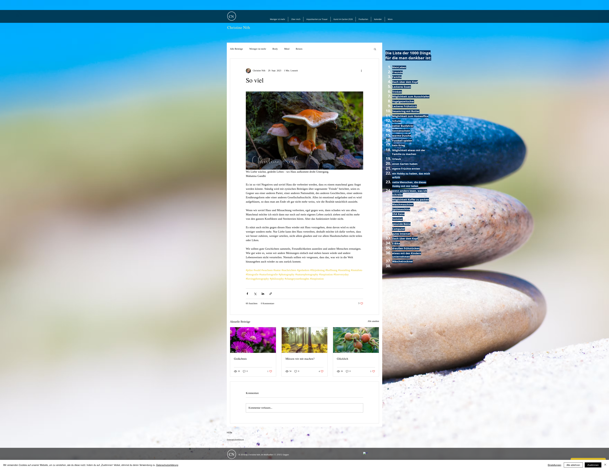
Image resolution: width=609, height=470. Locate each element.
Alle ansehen (373, 321)
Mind (286, 49)
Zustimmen (593, 465)
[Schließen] (605, 464)
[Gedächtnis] (253, 340)
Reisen (299, 49)
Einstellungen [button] (554, 465)
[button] (375, 49)
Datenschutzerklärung (167, 465)
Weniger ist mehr (257, 49)
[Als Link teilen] (270, 293)
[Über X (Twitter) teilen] (255, 293)
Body (275, 49)
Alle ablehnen (573, 465)
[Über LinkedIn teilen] (262, 293)
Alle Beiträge (236, 49)
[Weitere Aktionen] (361, 71)
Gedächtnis (240, 358)
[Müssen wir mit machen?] (304, 340)
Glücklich (342, 358)
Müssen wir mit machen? (299, 358)
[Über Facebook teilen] (247, 293)
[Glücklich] (356, 340)
